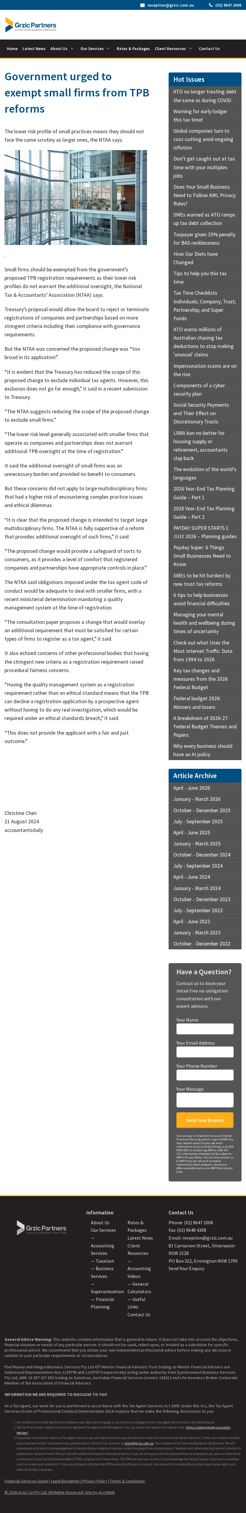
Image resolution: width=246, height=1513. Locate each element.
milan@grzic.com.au (139, 1443)
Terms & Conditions (127, 1481)
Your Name (187, 1020)
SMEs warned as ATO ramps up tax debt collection (204, 218)
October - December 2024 (201, 854)
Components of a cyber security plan (199, 389)
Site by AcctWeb (100, 1492)
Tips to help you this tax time (200, 277)
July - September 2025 (198, 821)
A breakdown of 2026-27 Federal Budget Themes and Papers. (205, 726)
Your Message (190, 1089)
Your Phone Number (196, 1066)
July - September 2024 (198, 866)
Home (12, 48)
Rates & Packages (133, 48)
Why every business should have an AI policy (202, 750)
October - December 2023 (201, 899)
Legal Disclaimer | (66, 1481)
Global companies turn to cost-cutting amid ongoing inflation (203, 139)
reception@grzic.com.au (171, 5)
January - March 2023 (196, 932)
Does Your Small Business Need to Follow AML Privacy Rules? (204, 195)
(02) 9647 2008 (228, 5)
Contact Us (209, 48)
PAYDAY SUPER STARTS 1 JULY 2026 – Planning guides (205, 532)
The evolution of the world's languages (204, 473)
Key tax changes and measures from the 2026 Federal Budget (200, 679)
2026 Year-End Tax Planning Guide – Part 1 (204, 492)
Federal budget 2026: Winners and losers (197, 702)
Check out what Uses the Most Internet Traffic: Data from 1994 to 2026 (202, 651)
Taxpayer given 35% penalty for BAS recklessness (204, 238)
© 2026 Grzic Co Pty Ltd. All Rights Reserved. (44, 1492)
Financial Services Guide (26, 1481)
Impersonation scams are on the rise (205, 370)
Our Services (92, 48)
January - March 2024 (196, 888)
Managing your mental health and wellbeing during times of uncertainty (204, 623)
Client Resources (170, 48)
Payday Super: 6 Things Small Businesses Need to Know (202, 556)
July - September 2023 (198, 910)
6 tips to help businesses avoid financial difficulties (201, 599)
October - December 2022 (201, 943)
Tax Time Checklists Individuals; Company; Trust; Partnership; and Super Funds (204, 305)
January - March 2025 (196, 843)
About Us (59, 48)
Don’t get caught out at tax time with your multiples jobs (204, 167)
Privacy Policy (94, 1481)
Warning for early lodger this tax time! (200, 115)
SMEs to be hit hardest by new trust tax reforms (201, 579)
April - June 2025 (191, 832)
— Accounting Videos (139, 1268)
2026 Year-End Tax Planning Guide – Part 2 (204, 512)
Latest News (34, 48)
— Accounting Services (102, 1245)
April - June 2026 (191, 788)
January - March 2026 (196, 799)
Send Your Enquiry (186, 1268)
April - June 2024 (191, 877)
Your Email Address (195, 1043)
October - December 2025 (201, 810)
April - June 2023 (191, 921)
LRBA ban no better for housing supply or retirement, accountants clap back (200, 446)
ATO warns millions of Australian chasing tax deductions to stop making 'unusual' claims (203, 342)
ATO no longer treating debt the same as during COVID (204, 95)
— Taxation (102, 1261)
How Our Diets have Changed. (195, 258)
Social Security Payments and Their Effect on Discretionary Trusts (201, 413)
